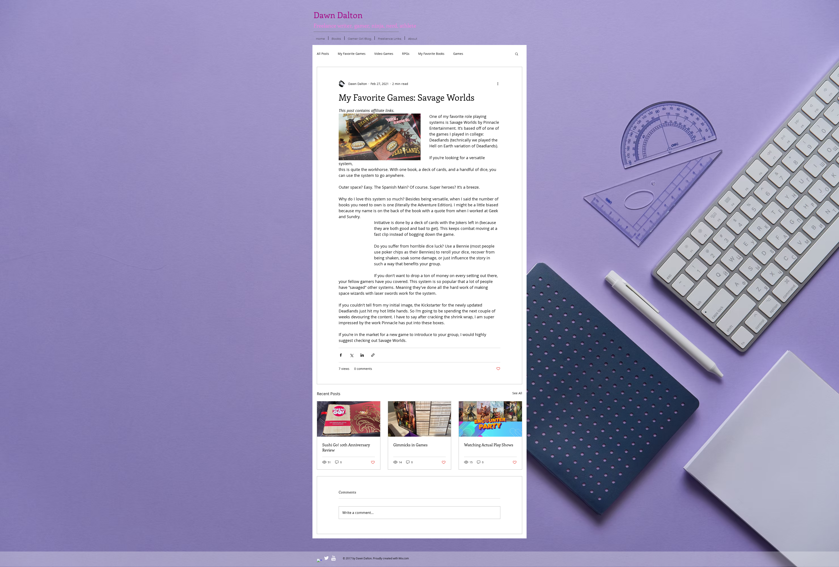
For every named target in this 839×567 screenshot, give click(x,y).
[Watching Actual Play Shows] (490, 419)
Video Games (383, 54)
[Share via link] (373, 355)
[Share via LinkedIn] (362, 355)
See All (517, 393)
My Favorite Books (431, 54)
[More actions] (497, 83)
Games (458, 54)
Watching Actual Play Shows (488, 444)
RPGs (405, 54)
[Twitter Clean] (326, 558)
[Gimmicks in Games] (419, 419)
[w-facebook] (319, 561)
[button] (517, 53)
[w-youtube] (333, 558)
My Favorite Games (352, 54)
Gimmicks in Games (410, 444)
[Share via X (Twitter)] (351, 355)
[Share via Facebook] (341, 355)
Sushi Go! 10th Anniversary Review (346, 447)
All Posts (323, 54)
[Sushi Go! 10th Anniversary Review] (348, 419)
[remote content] (352, 246)
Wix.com (404, 558)
